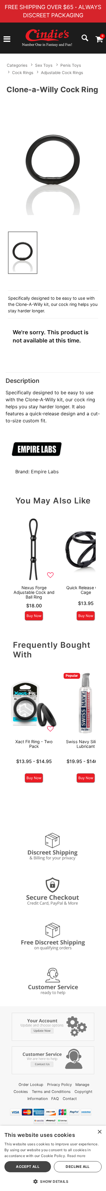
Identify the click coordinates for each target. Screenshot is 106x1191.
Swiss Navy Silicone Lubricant (85, 744)
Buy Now (34, 616)
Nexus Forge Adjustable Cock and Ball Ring (34, 592)
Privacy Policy (59, 1084)
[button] (7, 40)
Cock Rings (22, 72)
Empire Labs (45, 471)
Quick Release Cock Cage (85, 590)
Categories (17, 65)
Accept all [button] (27, 1166)
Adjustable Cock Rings (62, 72)
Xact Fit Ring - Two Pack (34, 744)
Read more (76, 1156)
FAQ (55, 1098)
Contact (70, 1098)
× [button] (99, 1132)
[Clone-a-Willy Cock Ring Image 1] (53, 161)
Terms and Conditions (51, 1091)
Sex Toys (43, 65)
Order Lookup (31, 1084)
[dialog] (53, 1158)
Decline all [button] (78, 1166)
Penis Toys (70, 65)
